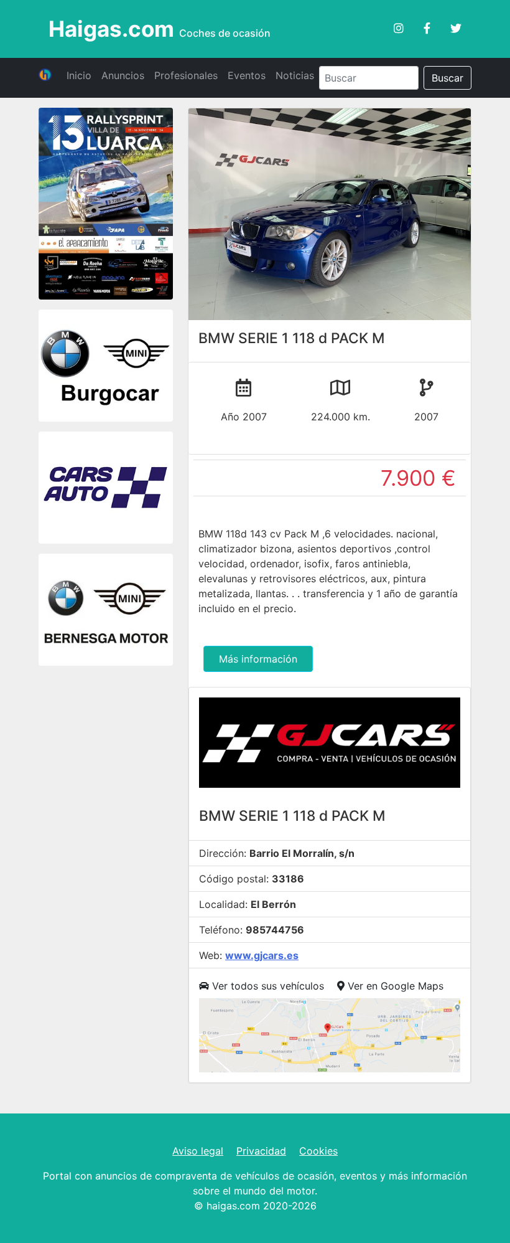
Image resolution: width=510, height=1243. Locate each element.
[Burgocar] (106, 367)
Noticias (295, 75)
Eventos (247, 75)
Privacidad (261, 1151)
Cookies (318, 1151)
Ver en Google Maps (394, 986)
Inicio (79, 75)
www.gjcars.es (262, 955)
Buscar (447, 78)
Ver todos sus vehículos (266, 986)
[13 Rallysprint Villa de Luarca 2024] (106, 205)
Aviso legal (197, 1151)
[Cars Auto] (106, 489)
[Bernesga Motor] (106, 611)
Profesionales (186, 75)
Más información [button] (258, 659)
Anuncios (122, 75)
